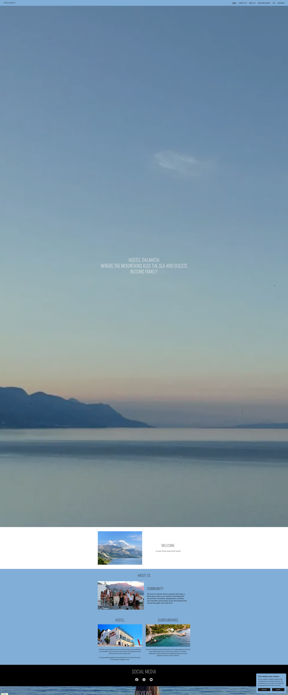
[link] (9, 3)
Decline (264, 689)
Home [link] (234, 3)
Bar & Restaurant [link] (264, 3)
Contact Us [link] (242, 3)
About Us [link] (252, 3)
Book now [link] (281, 3)
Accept (278, 689)
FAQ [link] (274, 3)
